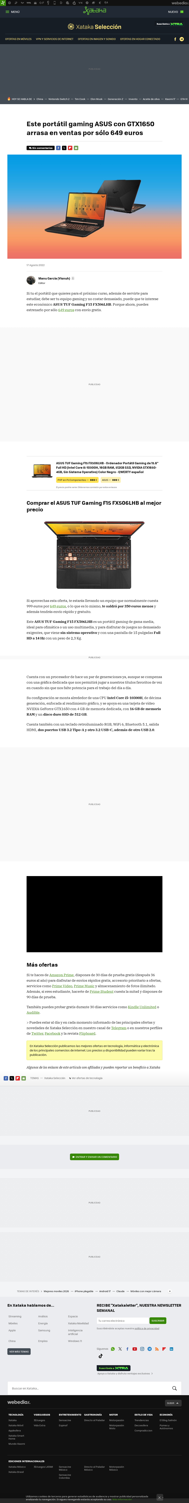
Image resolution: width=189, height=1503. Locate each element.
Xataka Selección (94, 26)
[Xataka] (3, 3)
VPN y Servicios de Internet (54, 39)
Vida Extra (39, 1425)
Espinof (63, 1425)
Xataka (94, 10)
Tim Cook (80, 99)
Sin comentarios (42, 148)
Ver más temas (19, 1351)
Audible (33, 1012)
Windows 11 (75, 1341)
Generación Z (115, 99)
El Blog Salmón (168, 1420)
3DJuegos (39, 1420)
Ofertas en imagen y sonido (97, 39)
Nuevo (173, 12)
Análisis (43, 1316)
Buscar (174, 1388)
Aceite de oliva (151, 99)
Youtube (135, 1348)
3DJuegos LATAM (43, 1466)
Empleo (42, 1341)
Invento (133, 99)
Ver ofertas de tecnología (87, 1078)
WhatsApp (113, 1348)
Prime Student (102, 991)
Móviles (13, 1323)
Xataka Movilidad (78, 1323)
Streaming (14, 1316)
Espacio (73, 1316)
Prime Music (84, 986)
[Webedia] (18, 1402)
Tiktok (101, 1355)
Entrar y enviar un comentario (96, 1157)
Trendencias (142, 1420)
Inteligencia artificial (75, 1332)
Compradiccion (143, 1430)
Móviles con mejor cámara (145, 1291)
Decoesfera (141, 1425)
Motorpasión (116, 1420)
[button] (56, 278)
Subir (170, 1403)
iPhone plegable (84, 1291)
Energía (43, 1323)
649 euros (66, 310)
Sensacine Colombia (65, 1476)
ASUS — (110, 480)
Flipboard (70, 148)
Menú (15, 12)
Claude (120, 1291)
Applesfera (14, 1430)
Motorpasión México (116, 1468)
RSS (157, 1348)
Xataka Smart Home (16, 1437)
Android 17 (105, 1291)
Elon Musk (96, 99)
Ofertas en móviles (18, 39)
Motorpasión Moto (116, 1427)
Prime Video (62, 986)
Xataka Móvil (15, 1425)
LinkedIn (171, 1348)
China (40, 99)
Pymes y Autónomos (166, 1427)
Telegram (181, 39)
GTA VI (184, 99)
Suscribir (158, 1320)
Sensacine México (65, 1468)
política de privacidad (147, 1328)
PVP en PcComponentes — (77, 480)
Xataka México (17, 1466)
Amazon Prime (61, 975)
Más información (122, 1499)
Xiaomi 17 (170, 99)
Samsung (44, 1330)
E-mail (76, 148)
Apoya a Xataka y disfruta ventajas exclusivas (123, 1373)
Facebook (175, 39)
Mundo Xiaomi (16, 1443)
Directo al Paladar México (94, 1468)
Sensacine (65, 1420)
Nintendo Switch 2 (59, 99)
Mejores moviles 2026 (56, 1291)
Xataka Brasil (16, 1472)
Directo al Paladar (94, 1420)
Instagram (142, 1348)
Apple (12, 1330)
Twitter (64, 148)
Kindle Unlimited (142, 1007)
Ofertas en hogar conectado (140, 39)
